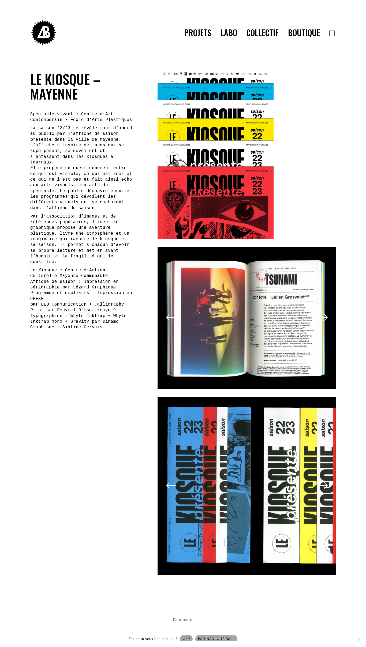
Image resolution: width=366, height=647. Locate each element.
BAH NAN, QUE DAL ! (216, 639)
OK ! (186, 639)
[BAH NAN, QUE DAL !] (359, 639)
